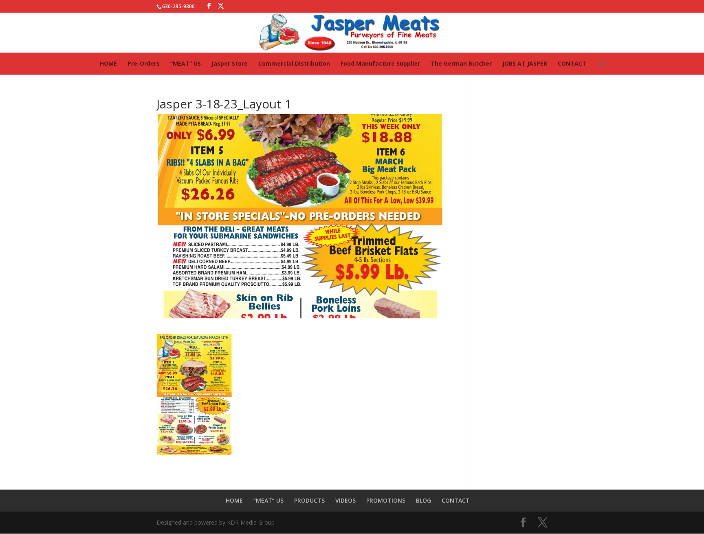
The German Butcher (461, 63)
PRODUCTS (309, 500)
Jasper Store (229, 63)
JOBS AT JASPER (524, 63)
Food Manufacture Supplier (380, 63)
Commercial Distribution (294, 63)
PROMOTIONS (385, 500)
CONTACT (572, 63)
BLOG (423, 500)
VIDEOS (345, 500)
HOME (108, 63)
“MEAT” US (185, 63)
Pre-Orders (144, 63)
